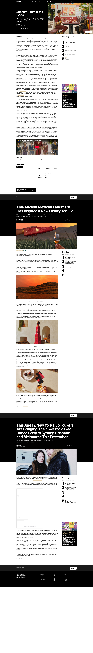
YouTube (54, 579)
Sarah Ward (18, 24)
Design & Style (47, 1)
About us (42, 575)
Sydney (66, 575)
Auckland (66, 579)
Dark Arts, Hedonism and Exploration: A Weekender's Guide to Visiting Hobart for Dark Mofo (69, 99)
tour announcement (26, 555)
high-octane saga (30, 67)
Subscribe (68, 1)
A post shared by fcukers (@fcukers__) (30, 526)
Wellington (66, 580)
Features (19, 157)
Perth (65, 581)
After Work (20, 159)
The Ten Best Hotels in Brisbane (68, 106)
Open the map (19, 166)
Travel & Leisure (52, 1)
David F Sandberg (33, 100)
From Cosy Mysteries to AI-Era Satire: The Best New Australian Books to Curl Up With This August (69, 95)
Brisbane (66, 578)
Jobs (41, 578)
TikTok (54, 580)
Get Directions (48, 173)
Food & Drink (34, 1)
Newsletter (54, 575)
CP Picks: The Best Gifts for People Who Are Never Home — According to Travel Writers (69, 104)
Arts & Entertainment (40, 1)
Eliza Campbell (18, 445)
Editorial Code (42, 579)
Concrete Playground (19, 219)
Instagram (54, 578)
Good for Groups (42, 159)
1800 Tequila (25, 406)
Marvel (53, 114)
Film (46, 177)
